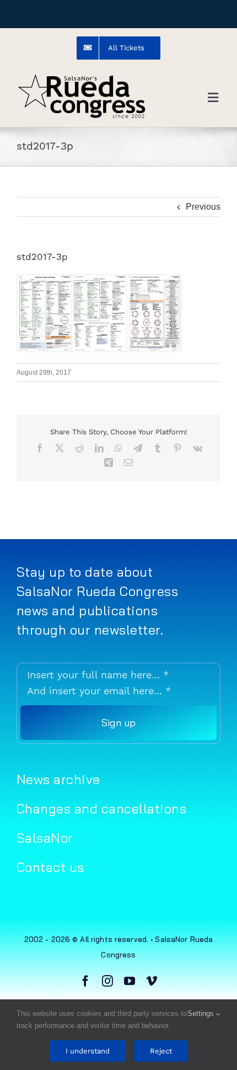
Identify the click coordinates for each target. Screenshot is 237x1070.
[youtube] (129, 981)
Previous (203, 206)
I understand (88, 1051)
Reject (161, 1051)
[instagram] (107, 981)
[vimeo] (151, 981)
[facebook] (85, 981)
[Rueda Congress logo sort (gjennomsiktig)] (81, 77)
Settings (201, 1013)
